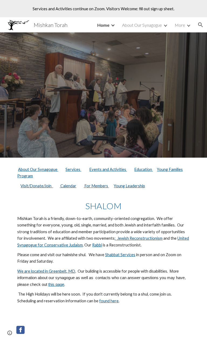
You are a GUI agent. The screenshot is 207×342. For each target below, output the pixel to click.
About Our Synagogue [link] (142, 25)
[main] (103, 237)
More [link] (180, 25)
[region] (103, 8)
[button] (200, 24)
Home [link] (103, 25)
